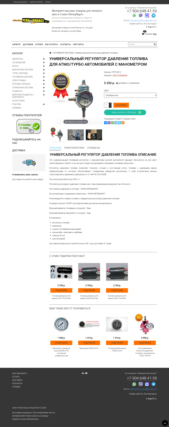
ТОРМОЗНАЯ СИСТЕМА (22, 87)
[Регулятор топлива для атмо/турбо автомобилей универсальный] (94, 135)
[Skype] (119, 122)
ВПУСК (15, 66)
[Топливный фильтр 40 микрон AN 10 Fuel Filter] (61, 272)
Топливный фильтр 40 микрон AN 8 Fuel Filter (89, 297)
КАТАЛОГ (16, 44)
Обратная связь (36, 2)
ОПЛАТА (39, 44)
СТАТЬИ (48, 2)
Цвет (106, 90)
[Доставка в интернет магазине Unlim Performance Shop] (28, 162)
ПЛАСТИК (16, 104)
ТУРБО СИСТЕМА (20, 73)
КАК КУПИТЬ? (51, 44)
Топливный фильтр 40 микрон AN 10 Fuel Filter (61, 297)
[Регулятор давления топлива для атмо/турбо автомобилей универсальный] (57, 135)
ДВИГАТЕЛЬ (17, 59)
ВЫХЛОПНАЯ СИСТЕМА (22, 69)
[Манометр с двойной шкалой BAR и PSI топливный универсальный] (61, 324)
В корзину (121, 105)
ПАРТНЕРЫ (78, 44)
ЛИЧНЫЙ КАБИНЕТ (20, 2)
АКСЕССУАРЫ (18, 100)
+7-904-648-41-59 (142, 11)
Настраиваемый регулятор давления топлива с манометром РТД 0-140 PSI (145, 352)
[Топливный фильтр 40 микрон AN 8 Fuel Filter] (89, 272)
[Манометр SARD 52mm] (89, 324)
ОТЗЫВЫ (16, 387)
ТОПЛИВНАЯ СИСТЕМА (22, 77)
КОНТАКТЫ (65, 44)
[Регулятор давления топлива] (76, 135)
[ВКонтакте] (105, 122)
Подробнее (61, 290)
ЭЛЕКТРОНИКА (19, 80)
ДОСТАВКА (28, 44)
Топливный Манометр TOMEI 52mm (117, 349)
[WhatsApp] (112, 122)
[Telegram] (115, 122)
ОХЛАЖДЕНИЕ (19, 62)
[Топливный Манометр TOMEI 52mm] (117, 324)
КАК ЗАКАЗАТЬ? (19, 373)
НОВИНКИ (16, 108)
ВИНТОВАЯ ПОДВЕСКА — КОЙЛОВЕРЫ (23, 96)
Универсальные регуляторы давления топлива (96, 53)
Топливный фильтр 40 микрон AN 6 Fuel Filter (117, 297)
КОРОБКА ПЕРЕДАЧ (21, 84)
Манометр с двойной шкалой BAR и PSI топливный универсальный (61, 352)
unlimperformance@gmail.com (143, 20)
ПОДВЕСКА (17, 91)
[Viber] (109, 122)
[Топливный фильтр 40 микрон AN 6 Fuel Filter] (117, 272)
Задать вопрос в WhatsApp (123, 112)
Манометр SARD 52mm (89, 348)
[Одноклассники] (122, 122)
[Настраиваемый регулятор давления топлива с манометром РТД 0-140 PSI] (145, 324)
